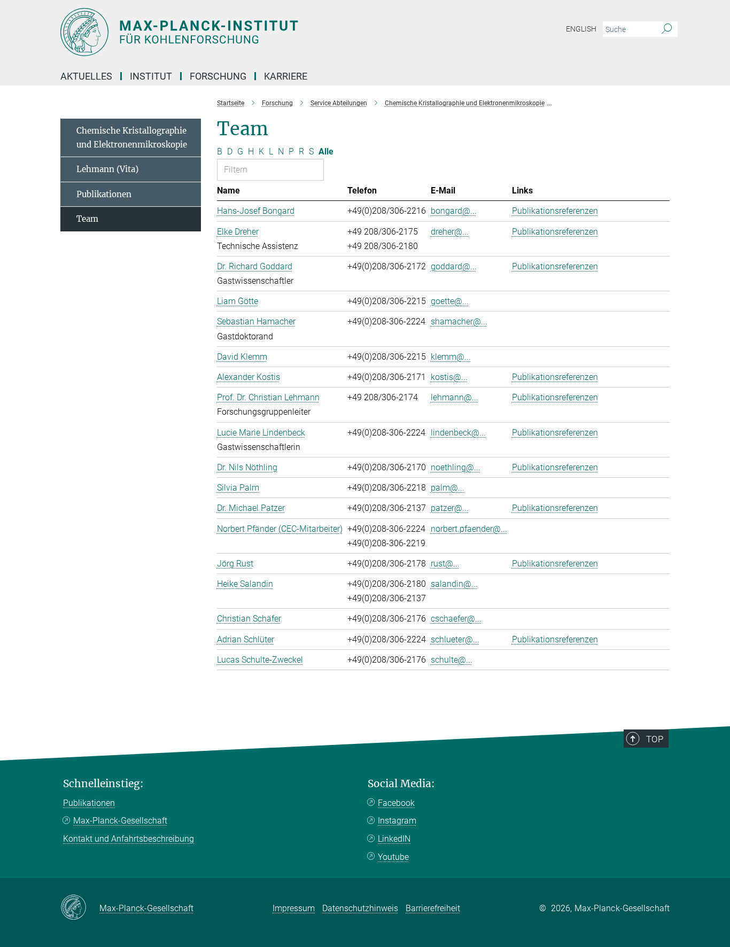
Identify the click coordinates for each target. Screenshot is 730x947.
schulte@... (451, 660)
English (581, 29)
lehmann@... (454, 397)
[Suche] (667, 29)
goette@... (450, 301)
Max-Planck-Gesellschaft (120, 821)
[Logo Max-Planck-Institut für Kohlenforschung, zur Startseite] (260, 32)
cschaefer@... (456, 619)
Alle (326, 151)
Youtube (393, 857)
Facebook (396, 803)
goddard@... (454, 266)
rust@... (445, 563)
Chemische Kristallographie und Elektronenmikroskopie (131, 138)
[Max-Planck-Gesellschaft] (79, 908)
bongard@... (454, 211)
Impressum (294, 908)
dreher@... (450, 232)
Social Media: (401, 784)
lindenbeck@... (458, 433)
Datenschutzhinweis (360, 908)
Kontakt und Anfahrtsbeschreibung (128, 839)
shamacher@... (459, 321)
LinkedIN (394, 839)
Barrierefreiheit (433, 908)
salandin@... (454, 584)
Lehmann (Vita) (107, 169)
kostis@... (449, 377)
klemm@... (451, 357)
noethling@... (455, 467)
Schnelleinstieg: (103, 784)
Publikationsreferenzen (555, 211)
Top (654, 739)
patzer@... (450, 508)
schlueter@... (455, 639)
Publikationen (103, 194)
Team (87, 219)
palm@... (447, 488)
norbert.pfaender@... (469, 529)
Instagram (397, 821)
